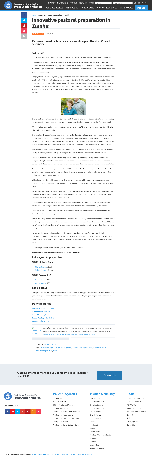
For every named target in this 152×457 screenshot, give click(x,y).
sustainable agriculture (44, 350)
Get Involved (126, 7)
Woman (93, 441)
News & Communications (58, 3)
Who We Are (88, 7)
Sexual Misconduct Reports (137, 411)
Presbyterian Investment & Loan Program (68, 411)
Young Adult (94, 445)
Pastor (92, 428)
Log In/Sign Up (132, 421)
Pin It (23, 24)
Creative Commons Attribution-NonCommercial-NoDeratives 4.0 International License (69, 334)
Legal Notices (87, 454)
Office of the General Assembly (64, 405)
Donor (92, 421)
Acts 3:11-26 (42, 315)
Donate (141, 7)
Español (130, 415)
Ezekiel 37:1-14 (42, 311)
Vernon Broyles (40, 283)
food (80, 347)
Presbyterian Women (60, 421)
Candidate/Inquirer (97, 401)
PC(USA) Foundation (60, 408)
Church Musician (96, 415)
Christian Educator (97, 405)
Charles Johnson (41, 267)
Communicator (95, 418)
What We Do (72, 7)
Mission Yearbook (38, 34)
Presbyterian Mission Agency (63, 415)
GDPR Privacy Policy (73, 454)
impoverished (87, 347)
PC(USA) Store (132, 405)
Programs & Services (78, 3)
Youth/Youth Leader (97, 448)
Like (23, 14)
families (75, 347)
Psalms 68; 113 (40, 321)
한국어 (144, 3)
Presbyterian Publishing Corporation (66, 418)
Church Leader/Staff (97, 408)
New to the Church (96, 398)
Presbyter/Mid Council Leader (100, 435)
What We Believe (54, 7)
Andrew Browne (41, 280)
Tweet (24, 19)
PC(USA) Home (58, 398)
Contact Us (110, 375)
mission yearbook (99, 347)
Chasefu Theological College (50, 347)
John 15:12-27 (43, 318)
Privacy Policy (37, 454)
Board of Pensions (59, 401)
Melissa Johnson (41, 270)
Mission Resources (107, 7)
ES (139, 3)
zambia (55, 350)
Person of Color (95, 431)
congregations (66, 347)
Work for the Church (134, 408)
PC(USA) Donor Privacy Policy (54, 454)
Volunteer (93, 438)
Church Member (96, 411)
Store (91, 3)
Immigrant (94, 425)
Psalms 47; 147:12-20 (43, 308)
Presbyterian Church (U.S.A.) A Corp (66, 425)
